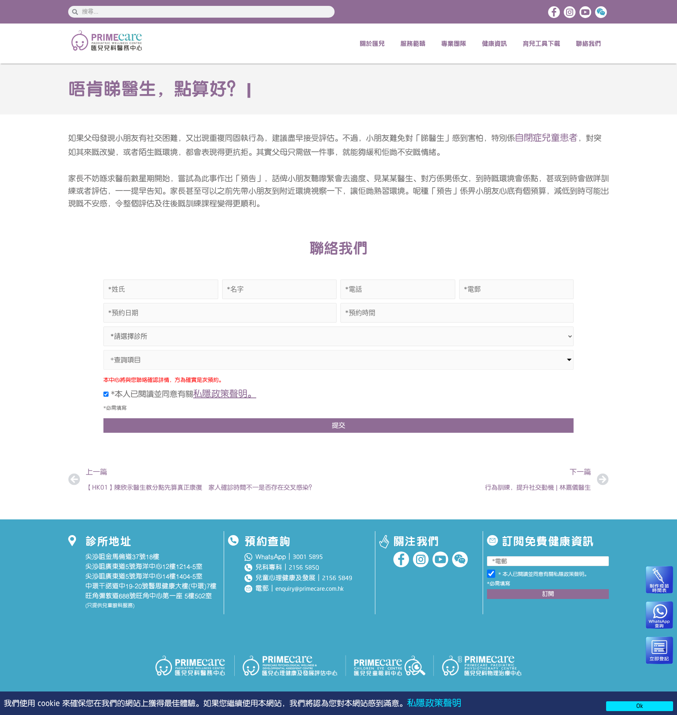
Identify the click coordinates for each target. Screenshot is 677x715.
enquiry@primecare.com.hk (309, 588)
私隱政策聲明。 (224, 393)
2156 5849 (337, 578)
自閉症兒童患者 (546, 137)
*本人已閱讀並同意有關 (182, 394)
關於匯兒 (372, 43)
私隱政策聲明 (434, 703)
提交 (338, 425)
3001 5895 (308, 557)
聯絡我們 (588, 43)
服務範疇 (412, 43)
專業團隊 (453, 43)
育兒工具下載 (541, 43)
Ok (639, 706)
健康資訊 (494, 43)
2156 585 (302, 567)
